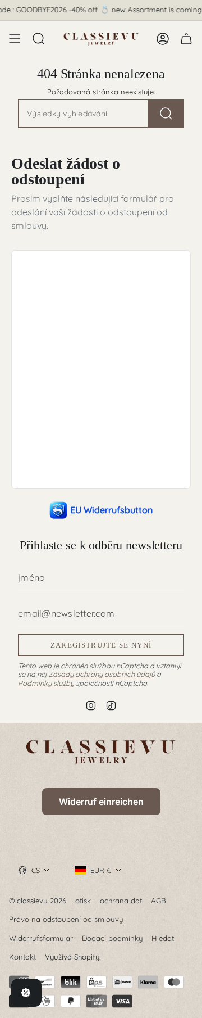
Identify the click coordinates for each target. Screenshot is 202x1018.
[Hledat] (166, 113)
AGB (158, 900)
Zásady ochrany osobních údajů (101, 673)
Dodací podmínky (112, 938)
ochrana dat (121, 900)
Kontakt (22, 956)
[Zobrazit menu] (14, 39)
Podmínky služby (46, 682)
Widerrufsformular (41, 938)
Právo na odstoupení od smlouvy (66, 919)
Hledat (163, 938)
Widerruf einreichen (101, 801)
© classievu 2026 (37, 900)
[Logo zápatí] (101, 752)
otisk (83, 900)
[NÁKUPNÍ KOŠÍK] (186, 39)
